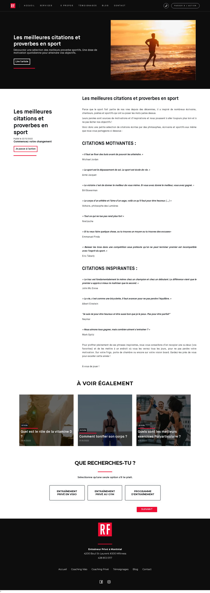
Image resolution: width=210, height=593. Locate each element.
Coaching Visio (79, 569)
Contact (147, 569)
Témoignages (120, 569)
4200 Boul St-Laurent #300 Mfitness (105, 553)
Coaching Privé (100, 569)
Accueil (62, 569)
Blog (135, 569)
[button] (47, 5)
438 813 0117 (105, 558)
